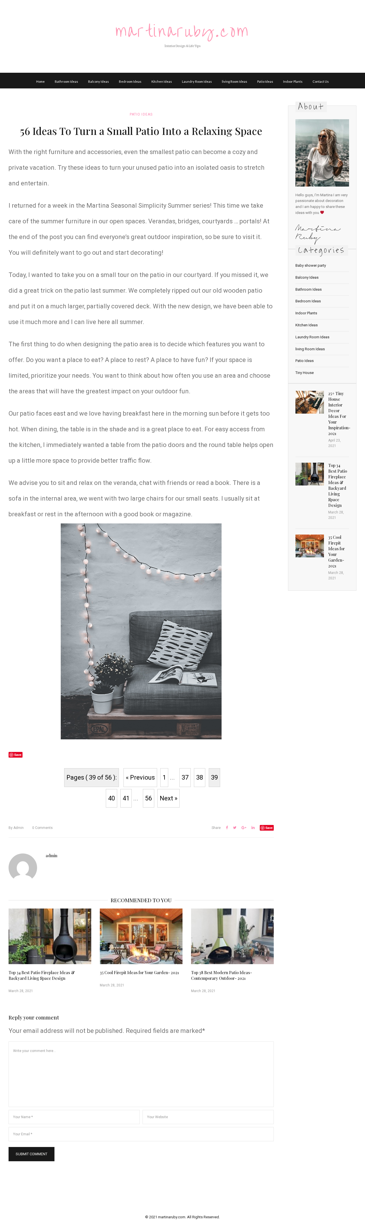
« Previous (140, 777)
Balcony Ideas (98, 81)
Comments (42, 828)
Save (269, 828)
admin (16, 828)
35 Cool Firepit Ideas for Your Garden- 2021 (139, 972)
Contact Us (321, 81)
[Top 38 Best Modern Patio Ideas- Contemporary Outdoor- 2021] (232, 936)
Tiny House (304, 373)
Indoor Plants (293, 81)
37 (185, 777)
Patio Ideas (265, 81)
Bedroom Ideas (130, 81)
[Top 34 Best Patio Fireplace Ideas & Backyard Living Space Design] (50, 936)
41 (126, 798)
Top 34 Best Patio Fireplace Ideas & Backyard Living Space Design (42, 975)
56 (148, 798)
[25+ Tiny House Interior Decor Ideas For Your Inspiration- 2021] (309, 402)
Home (40, 81)
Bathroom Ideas (66, 81)
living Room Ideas (234, 81)
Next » (168, 798)
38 (199, 777)
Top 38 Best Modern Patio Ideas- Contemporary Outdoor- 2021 (221, 975)
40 (111, 798)
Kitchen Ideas (161, 81)
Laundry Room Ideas (197, 81)
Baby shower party (310, 265)
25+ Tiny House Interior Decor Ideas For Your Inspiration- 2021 (339, 413)
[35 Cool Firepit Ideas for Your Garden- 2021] (141, 936)
